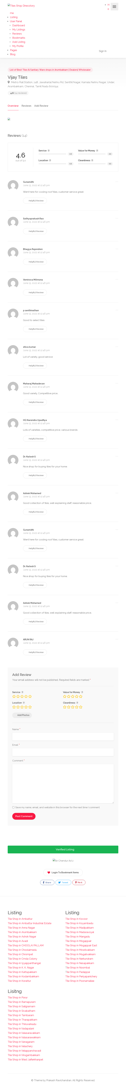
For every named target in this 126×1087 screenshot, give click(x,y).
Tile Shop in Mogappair (78, 941)
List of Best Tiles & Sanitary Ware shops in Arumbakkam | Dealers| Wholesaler (50, 70)
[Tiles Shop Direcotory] (21, 5)
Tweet (64, 882)
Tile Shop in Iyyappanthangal (24, 963)
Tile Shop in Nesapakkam (79, 963)
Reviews (17, 33)
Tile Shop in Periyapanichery (81, 976)
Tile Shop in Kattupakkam (22, 972)
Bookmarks (18, 37)
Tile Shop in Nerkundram (79, 958)
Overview (13, 105)
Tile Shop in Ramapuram (22, 1002)
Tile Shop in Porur (18, 997)
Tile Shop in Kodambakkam (23, 976)
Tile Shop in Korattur (19, 980)
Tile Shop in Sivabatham (21, 1010)
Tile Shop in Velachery (20, 1046)
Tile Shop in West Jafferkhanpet (25, 1059)
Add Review (41, 105)
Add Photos (23, 715)
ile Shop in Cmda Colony (23, 958)
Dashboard (18, 25)
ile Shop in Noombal (78, 967)
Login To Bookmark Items (65, 872)
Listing (14, 17)
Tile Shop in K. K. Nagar (21, 967)
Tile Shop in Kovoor (76, 918)
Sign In (102, 51)
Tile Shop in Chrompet (20, 954)
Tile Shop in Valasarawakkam (24, 1037)
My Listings (18, 29)
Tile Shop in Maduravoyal (79, 932)
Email (16, 745)
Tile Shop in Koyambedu (79, 923)
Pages (13, 50)
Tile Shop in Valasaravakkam (24, 1033)
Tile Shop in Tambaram (21, 1015)
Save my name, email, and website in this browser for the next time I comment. (57, 807)
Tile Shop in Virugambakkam (24, 1055)
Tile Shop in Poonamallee (79, 980)
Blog (12, 54)
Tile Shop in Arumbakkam (22, 932)
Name (16, 729)
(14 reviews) (18, 93)
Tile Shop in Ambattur (20, 918)
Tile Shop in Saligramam (21, 1006)
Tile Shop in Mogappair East (81, 945)
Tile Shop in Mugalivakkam (80, 954)
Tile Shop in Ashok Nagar (22, 936)
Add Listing (18, 41)
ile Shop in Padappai (78, 972)
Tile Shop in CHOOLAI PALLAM (25, 945)
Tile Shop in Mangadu (77, 936)
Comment (18, 761)
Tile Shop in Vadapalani (21, 1028)
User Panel (16, 21)
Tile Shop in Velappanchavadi (24, 1050)
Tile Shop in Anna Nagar (21, 927)
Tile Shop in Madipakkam (79, 927)
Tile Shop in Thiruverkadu (22, 1024)
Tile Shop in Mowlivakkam (80, 949)
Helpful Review (36, 201)
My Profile (18, 46)
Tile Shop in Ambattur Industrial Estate (29, 923)
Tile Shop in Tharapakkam (22, 1019)
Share (48, 882)
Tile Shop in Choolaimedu (22, 949)
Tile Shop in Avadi (18, 941)
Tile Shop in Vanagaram (21, 1041)
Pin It (79, 882)
